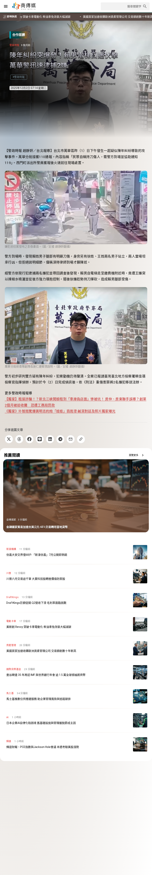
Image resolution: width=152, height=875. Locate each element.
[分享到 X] (9, 439)
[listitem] (76, 552)
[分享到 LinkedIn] (50, 439)
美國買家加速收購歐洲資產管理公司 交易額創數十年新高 (56, 16)
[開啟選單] (5, 6)
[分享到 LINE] (40, 439)
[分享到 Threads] (19, 439)
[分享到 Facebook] (29, 439)
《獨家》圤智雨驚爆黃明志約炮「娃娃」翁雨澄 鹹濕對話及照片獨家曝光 (60, 411)
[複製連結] (81, 439)
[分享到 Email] (70, 439)
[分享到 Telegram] (60, 439)
